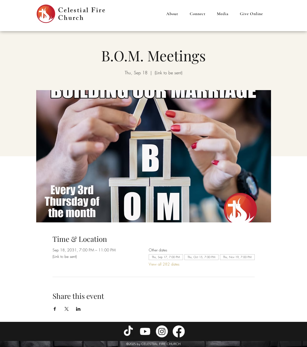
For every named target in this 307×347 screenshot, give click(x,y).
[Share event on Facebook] (55, 309)
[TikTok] (128, 331)
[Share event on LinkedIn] (78, 309)
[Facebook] (179, 331)
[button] (172, 13)
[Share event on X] (66, 309)
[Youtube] (145, 331)
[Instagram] (162, 331)
